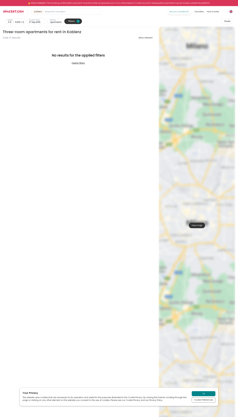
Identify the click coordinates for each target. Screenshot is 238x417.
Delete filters (78, 63)
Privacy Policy (155, 400)
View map (197, 225)
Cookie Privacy (135, 397)
